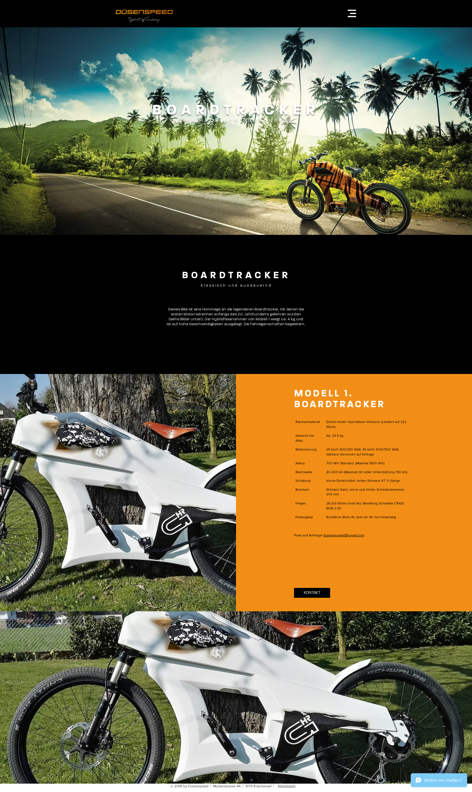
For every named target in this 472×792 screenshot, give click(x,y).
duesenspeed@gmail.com (343, 535)
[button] (352, 13)
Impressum (286, 786)
